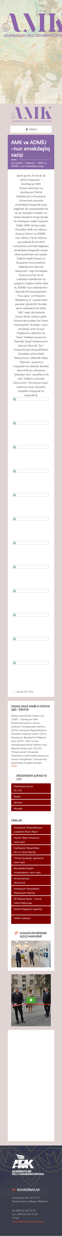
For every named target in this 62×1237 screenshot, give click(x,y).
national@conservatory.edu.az (28, 1221)
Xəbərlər (30, 163)
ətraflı (14, 765)
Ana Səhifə (16, 163)
